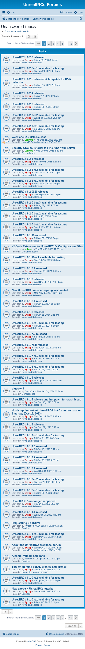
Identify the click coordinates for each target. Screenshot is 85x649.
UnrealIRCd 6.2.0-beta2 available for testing (39, 213)
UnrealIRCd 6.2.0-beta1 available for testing (39, 224)
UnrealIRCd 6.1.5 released (28, 377)
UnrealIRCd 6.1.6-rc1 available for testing (38, 366)
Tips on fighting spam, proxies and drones (39, 566)
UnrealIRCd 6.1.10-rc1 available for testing (38, 257)
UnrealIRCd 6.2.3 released (28, 104)
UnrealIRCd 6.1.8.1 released (29, 301)
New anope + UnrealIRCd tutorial (32, 588)
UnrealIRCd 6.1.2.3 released (29, 446)
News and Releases (32, 62)
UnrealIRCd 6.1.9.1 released (29, 268)
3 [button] (53, 43)
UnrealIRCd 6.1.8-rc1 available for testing (38, 322)
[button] (38, 43)
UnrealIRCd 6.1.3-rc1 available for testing (38, 435)
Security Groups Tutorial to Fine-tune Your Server (43, 147)
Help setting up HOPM (26, 523)
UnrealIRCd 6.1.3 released (28, 424)
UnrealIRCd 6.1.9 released (28, 279)
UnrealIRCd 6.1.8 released (28, 312)
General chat (28, 153)
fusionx (28, 558)
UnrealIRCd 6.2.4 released (28, 93)
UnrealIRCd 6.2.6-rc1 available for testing (38, 68)
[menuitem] (11, 12)
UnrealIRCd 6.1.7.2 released (29, 333)
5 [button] (62, 43)
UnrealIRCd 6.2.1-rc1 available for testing (38, 180)
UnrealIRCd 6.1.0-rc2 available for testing (38, 577)
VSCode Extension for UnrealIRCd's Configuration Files (47, 246)
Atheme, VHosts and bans (28, 555)
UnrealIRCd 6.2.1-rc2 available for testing (38, 169)
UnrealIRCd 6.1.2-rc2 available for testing (38, 479)
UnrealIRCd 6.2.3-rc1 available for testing (38, 126)
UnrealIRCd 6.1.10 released (29, 235)
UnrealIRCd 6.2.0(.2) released (30, 191)
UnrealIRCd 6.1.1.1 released (29, 512)
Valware (29, 140)
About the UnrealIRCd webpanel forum (36, 544)
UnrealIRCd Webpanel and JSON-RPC (41, 142)
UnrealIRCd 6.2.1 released (28, 158)
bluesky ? (18, 388)
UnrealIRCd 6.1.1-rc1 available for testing (38, 533)
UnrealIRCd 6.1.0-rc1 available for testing (38, 599)
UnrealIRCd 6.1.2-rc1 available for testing (38, 490)
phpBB (31, 641)
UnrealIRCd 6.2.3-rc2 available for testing (38, 115)
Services (26, 528)
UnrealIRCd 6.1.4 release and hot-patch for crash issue (46, 399)
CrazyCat (29, 391)
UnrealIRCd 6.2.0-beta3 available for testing (39, 202)
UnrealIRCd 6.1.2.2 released (29, 457)
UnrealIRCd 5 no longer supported (33, 501)
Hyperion (29, 526)
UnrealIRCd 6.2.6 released (28, 57)
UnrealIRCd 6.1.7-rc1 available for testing (38, 355)
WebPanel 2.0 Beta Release (29, 137)
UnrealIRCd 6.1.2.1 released (29, 468)
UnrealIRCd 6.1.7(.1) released (30, 344)
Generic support (30, 251)
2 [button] (49, 43)
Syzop (28, 60)
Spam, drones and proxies (35, 572)
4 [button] (58, 43)
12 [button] (70, 43)
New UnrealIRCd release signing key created (40, 290)
